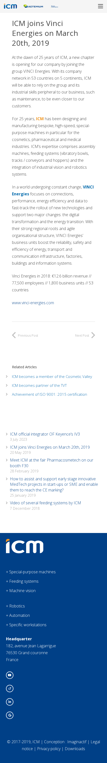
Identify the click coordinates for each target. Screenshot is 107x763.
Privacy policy (48, 748)
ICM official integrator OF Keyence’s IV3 (45, 434)
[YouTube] (9, 675)
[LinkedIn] (9, 702)
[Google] (9, 715)
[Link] (10, 6)
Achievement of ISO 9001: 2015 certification (49, 394)
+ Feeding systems (22, 581)
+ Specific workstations (26, 624)
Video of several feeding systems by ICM (45, 503)
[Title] (9, 688)
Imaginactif (76, 741)
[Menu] (100, 6)
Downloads (75, 748)
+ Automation (18, 615)
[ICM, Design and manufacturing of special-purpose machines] (24, 552)
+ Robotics (15, 606)
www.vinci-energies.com (33, 302)
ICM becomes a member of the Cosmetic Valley (52, 376)
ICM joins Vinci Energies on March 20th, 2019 (50, 447)
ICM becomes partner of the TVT (39, 385)
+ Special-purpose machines (31, 572)
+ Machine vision (21, 590)
